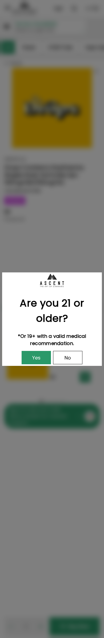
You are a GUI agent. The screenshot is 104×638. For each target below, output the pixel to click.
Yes (36, 357)
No (68, 357)
